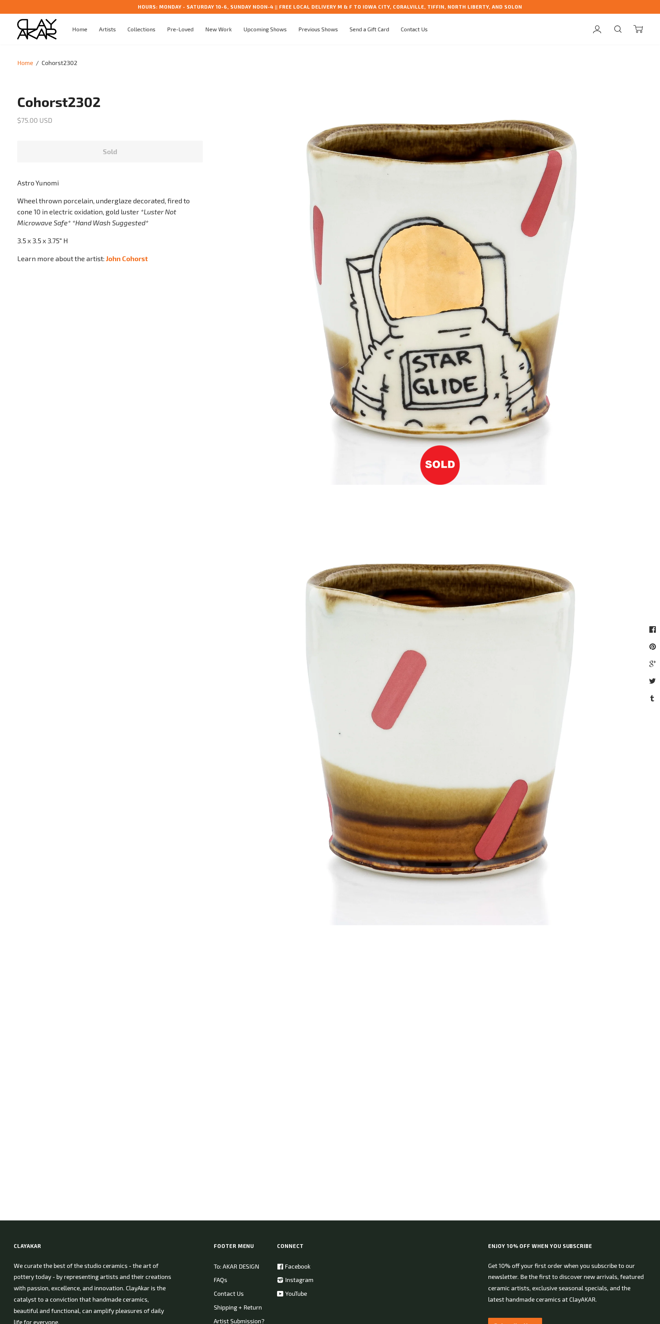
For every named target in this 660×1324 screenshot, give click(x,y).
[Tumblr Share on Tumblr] (653, 697)
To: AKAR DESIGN (236, 1266)
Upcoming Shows (265, 29)
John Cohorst (127, 258)
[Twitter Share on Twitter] (653, 680)
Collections (141, 29)
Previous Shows (318, 29)
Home (79, 29)
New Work (218, 29)
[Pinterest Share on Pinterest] (653, 646)
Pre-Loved (180, 29)
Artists (107, 29)
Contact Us (414, 29)
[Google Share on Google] (653, 663)
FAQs (220, 1279)
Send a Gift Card (369, 29)
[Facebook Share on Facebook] (653, 628)
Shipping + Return (238, 1307)
